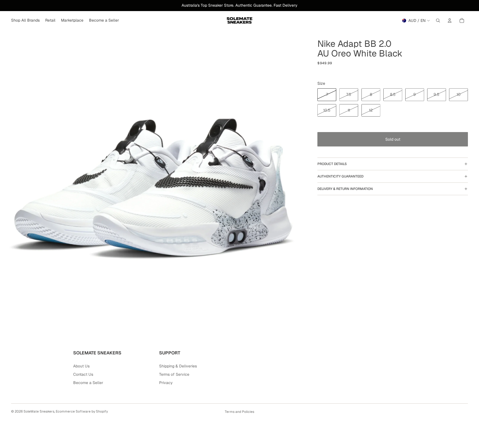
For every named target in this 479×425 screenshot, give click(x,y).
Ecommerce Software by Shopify (82, 411)
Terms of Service (174, 374)
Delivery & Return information (345, 189)
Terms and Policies (239, 411)
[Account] (450, 20)
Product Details (332, 164)
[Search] (438, 20)
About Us (81, 366)
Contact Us (83, 374)
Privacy (166, 382)
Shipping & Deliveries (178, 366)
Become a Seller (88, 382)
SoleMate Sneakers (39, 411)
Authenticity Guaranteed (340, 176)
